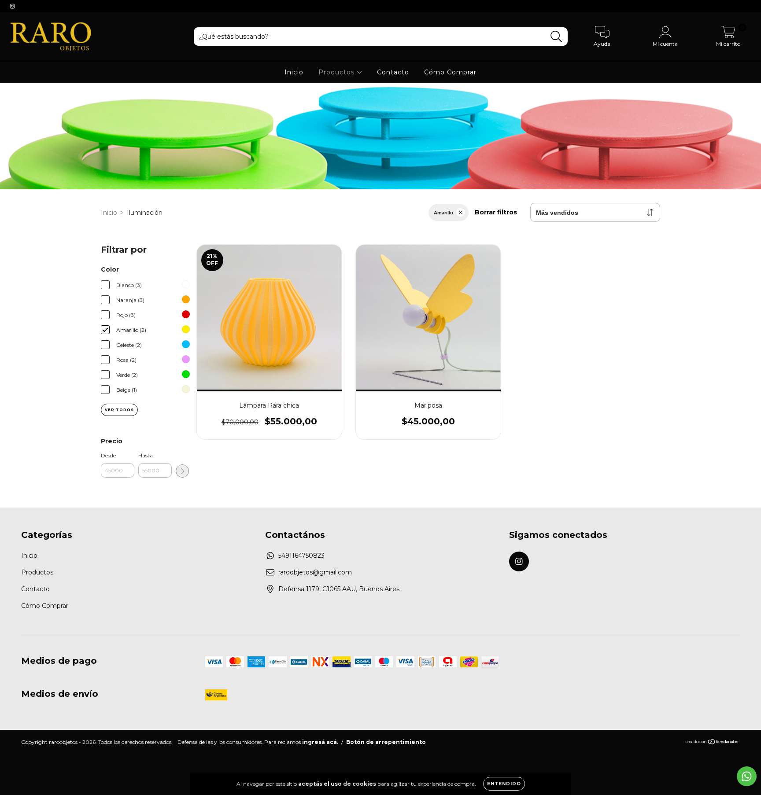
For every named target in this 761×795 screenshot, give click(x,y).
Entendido (504, 784)
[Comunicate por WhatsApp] (747, 776)
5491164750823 (301, 555)
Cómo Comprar (450, 72)
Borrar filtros (496, 212)
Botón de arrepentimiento (386, 742)
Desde (108, 455)
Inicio (293, 72)
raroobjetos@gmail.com (315, 572)
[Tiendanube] (712, 743)
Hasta (145, 455)
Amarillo (443, 212)
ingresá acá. (320, 742)
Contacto (393, 72)
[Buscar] (556, 36)
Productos (337, 72)
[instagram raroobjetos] (12, 6)
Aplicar (182, 471)
